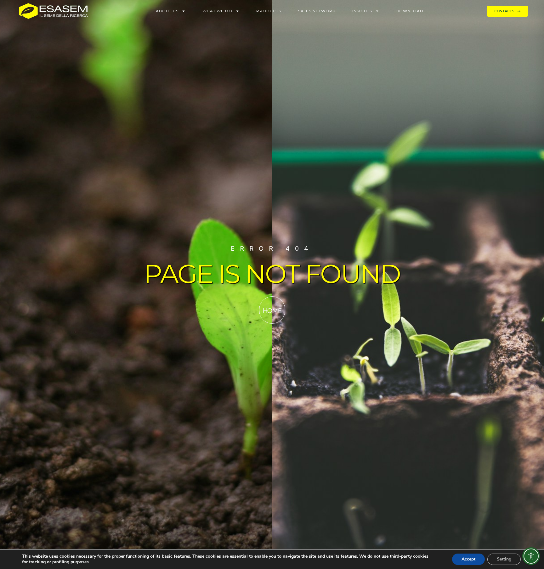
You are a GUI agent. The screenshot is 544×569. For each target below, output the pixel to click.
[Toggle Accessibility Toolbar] (531, 556)
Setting (504, 559)
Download (409, 11)
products (268, 11)
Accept (468, 559)
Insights (362, 11)
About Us (167, 11)
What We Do (217, 11)
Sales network (316, 11)
